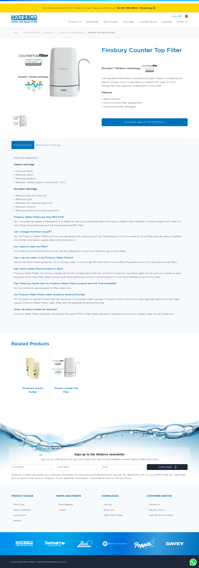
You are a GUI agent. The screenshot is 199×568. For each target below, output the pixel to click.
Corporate (166, 22)
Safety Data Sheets (113, 515)
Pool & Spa (18, 504)
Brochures (109, 510)
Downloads (128, 22)
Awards (62, 510)
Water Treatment (31, 33)
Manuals (108, 504)
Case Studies (92, 22)
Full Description (23, 145)
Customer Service (148, 22)
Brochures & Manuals (49, 145)
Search (175, 16)
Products (73, 22)
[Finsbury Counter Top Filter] (66, 368)
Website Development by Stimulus (52, 562)
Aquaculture (19, 515)
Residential (49, 33)
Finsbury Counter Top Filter (101, 33)
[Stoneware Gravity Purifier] (32, 368)
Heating (17, 520)
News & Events (110, 22)
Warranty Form (156, 510)
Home (186, 16)
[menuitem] (31, 504)
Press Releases (66, 504)
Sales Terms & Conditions (161, 515)
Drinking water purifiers (72, 33)
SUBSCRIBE (165, 467)
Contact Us (182, 22)
